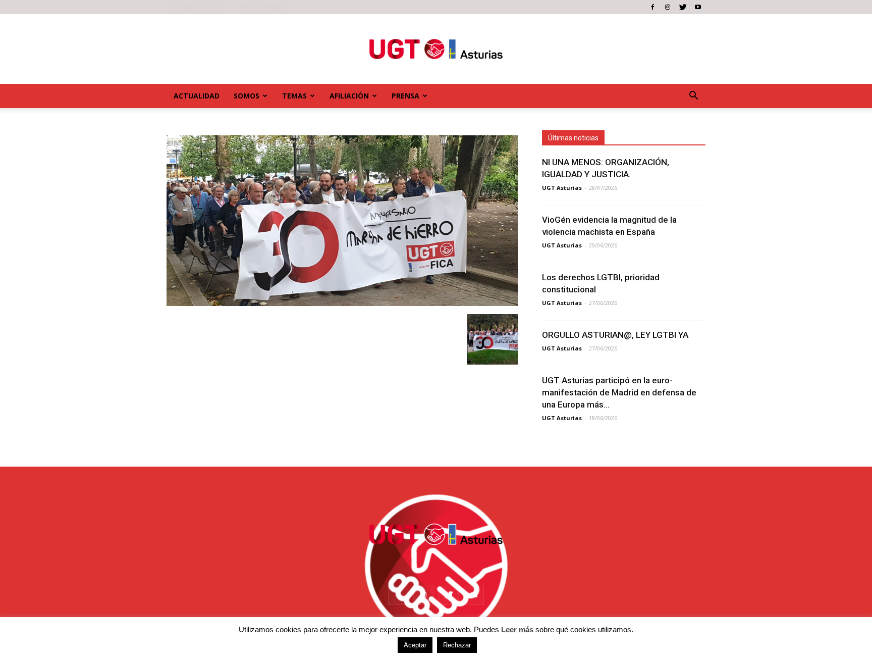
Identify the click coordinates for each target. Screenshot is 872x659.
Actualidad (197, 95)
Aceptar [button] (415, 645)
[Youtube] (697, 7)
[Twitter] (682, 7)
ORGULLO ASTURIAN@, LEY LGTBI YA (615, 335)
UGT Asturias (562, 187)
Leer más (517, 629)
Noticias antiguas (263, 7)
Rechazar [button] (457, 645)
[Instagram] (667, 7)
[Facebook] (652, 7)
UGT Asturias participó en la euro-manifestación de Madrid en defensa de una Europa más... (619, 392)
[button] (693, 96)
